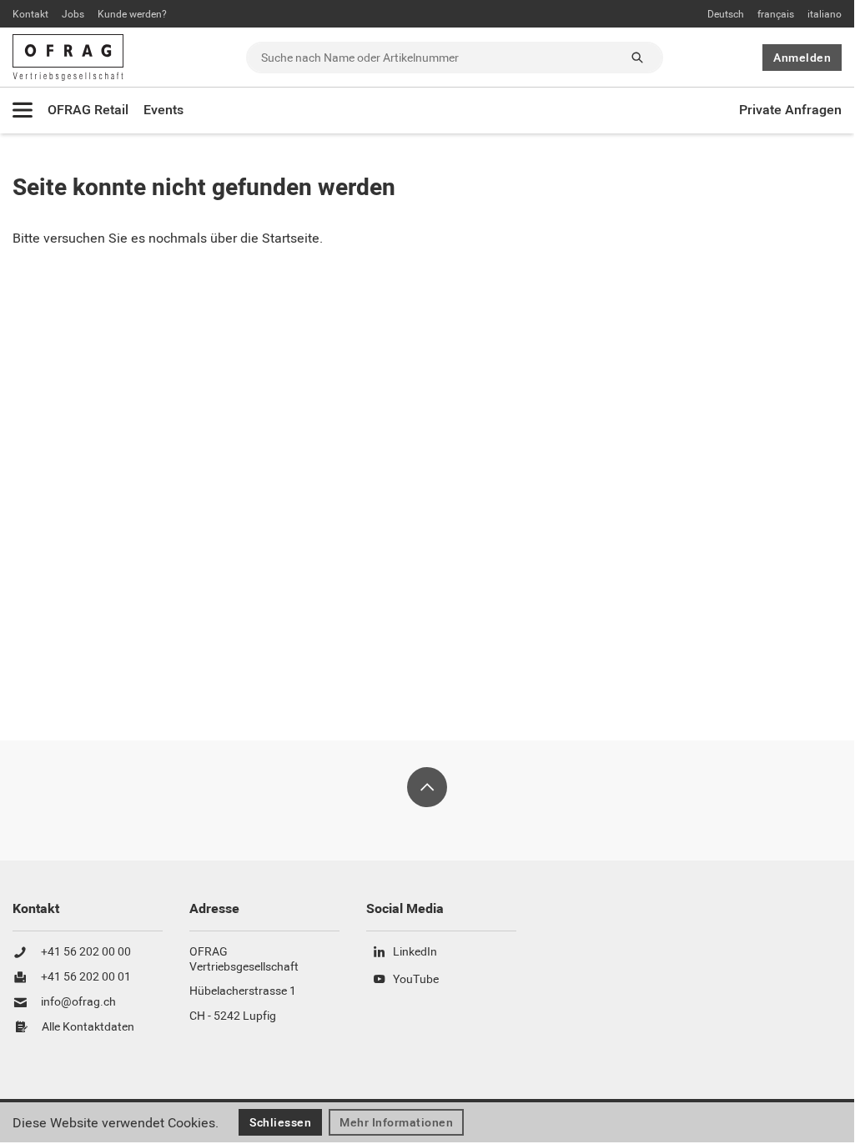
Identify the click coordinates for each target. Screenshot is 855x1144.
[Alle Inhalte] (22, 110)
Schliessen (280, 1122)
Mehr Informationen (396, 1122)
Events (163, 109)
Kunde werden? (132, 14)
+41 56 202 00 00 (86, 952)
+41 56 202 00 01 (86, 977)
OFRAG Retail (88, 109)
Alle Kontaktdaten (88, 1027)
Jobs (73, 14)
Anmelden (802, 57)
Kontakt (30, 14)
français (775, 14)
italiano (824, 14)
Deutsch (725, 14)
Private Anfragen (790, 109)
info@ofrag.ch (78, 1002)
